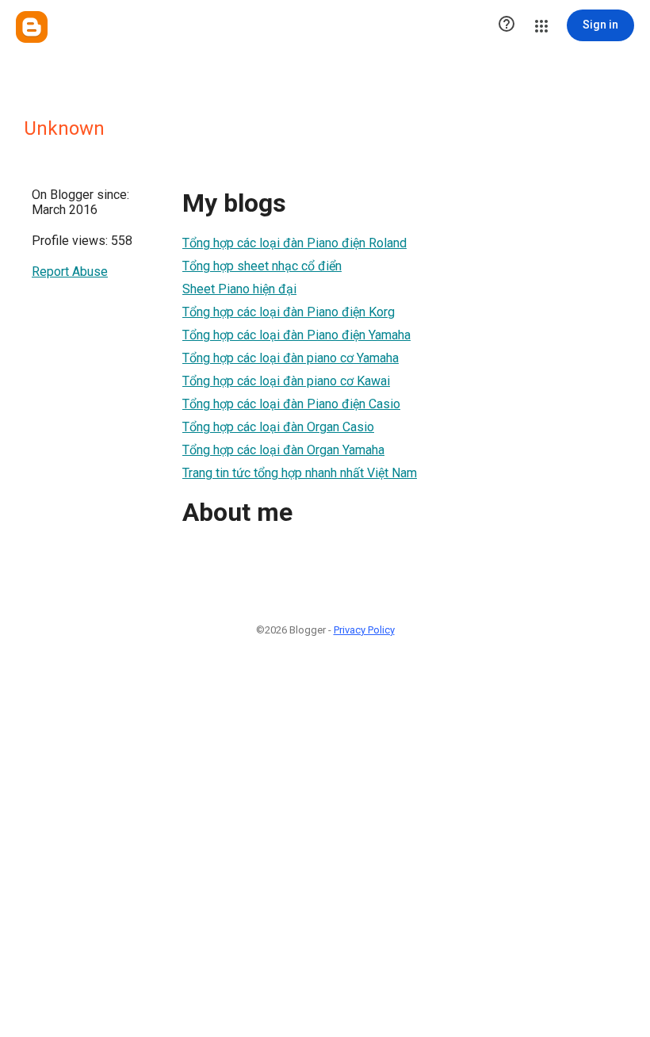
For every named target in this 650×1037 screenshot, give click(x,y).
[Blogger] (32, 27)
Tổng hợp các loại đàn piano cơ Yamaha (290, 357)
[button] (507, 25)
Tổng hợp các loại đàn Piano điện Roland (294, 243)
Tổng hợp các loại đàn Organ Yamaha (283, 449)
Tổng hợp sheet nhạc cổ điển (262, 266)
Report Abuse (70, 271)
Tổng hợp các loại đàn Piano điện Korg (288, 312)
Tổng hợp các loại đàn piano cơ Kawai (286, 380)
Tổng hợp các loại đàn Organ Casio (278, 426)
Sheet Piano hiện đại (239, 289)
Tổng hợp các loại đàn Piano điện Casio (291, 403)
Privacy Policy (364, 630)
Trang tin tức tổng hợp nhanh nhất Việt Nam (299, 472)
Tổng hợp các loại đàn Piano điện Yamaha (296, 334)
